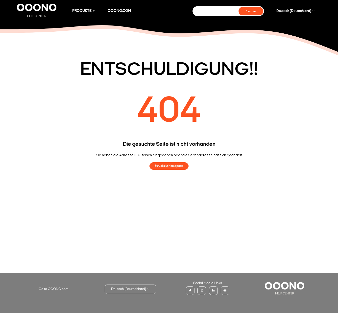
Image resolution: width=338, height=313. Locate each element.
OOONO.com (119, 11)
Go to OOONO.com (53, 289)
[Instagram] (201, 290)
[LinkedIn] (213, 290)
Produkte (82, 11)
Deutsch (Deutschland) (294, 11)
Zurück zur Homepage (169, 166)
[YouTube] (225, 290)
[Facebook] (190, 290)
